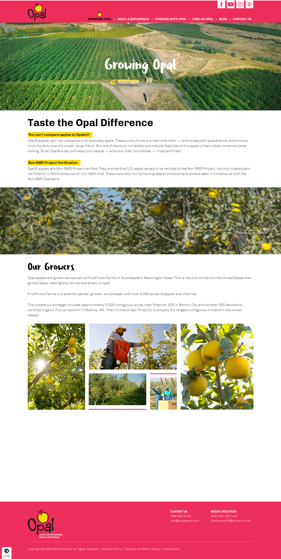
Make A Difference (133, 19)
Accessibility (171, 549)
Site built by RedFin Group (142, 549)
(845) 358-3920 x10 (224, 516)
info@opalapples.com (184, 520)
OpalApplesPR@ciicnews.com (230, 520)
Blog (223, 19)
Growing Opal (100, 19)
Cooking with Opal (171, 19)
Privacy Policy (111, 549)
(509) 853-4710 (180, 516)
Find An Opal (202, 19)
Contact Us (242, 19)
